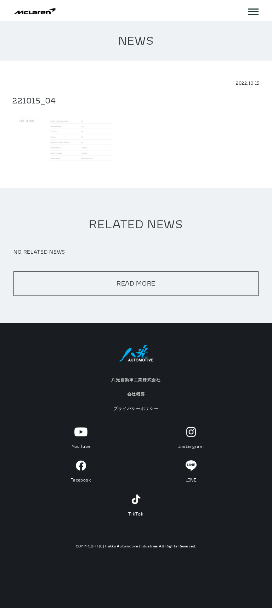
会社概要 (136, 394)
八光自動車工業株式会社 (136, 380)
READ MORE (136, 283)
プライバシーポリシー (135, 408)
